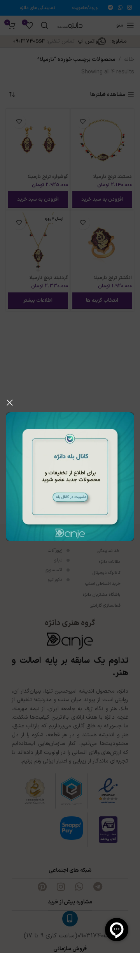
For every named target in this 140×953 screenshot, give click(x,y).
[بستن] (9, 402)
